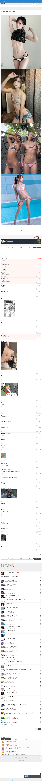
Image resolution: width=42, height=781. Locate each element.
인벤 (4, 1)
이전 (21, 247)
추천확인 (2, 234)
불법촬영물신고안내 (29, 758)
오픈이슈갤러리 (3, 3)
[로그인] (38, 1)
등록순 (6, 258)
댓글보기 (37, 558)
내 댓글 (21, 5)
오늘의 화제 (6, 739)
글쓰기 (40, 3)
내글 (5, 5)
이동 (4, 276)
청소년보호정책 (22, 758)
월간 (26, 739)
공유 (37, 234)
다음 (29, 247)
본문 (12, 247)
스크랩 (40, 234)
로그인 (16, 757)
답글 (1, 276)
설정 (26, 757)
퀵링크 (23, 757)
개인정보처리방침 (16, 758)
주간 (16, 739)
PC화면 (19, 757)
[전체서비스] (40, 1)
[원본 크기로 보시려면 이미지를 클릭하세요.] (21, 42)
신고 (5, 234)
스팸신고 (8, 234)
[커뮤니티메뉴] (1, 1)
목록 (4, 247)
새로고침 (40, 258)
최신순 (8, 258)
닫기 (40, 774)
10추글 (37, 5)
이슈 (36, 739)
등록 (40, 554)
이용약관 (10, 758)
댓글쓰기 (37, 247)
